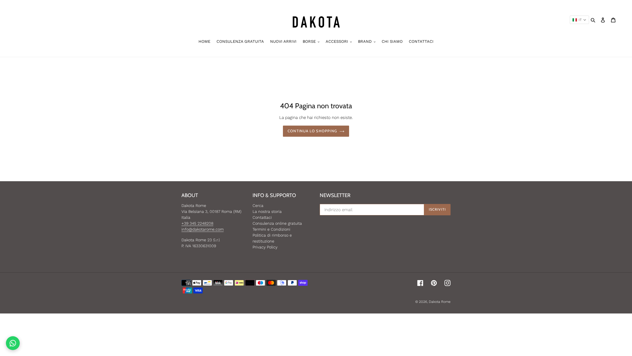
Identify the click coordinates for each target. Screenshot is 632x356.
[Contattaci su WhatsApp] (13, 343)
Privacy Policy (265, 247)
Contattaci (262, 217)
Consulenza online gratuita (277, 223)
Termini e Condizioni (271, 229)
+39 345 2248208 (197, 223)
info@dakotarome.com (202, 229)
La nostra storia (267, 211)
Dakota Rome (440, 302)
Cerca (258, 205)
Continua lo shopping (312, 131)
